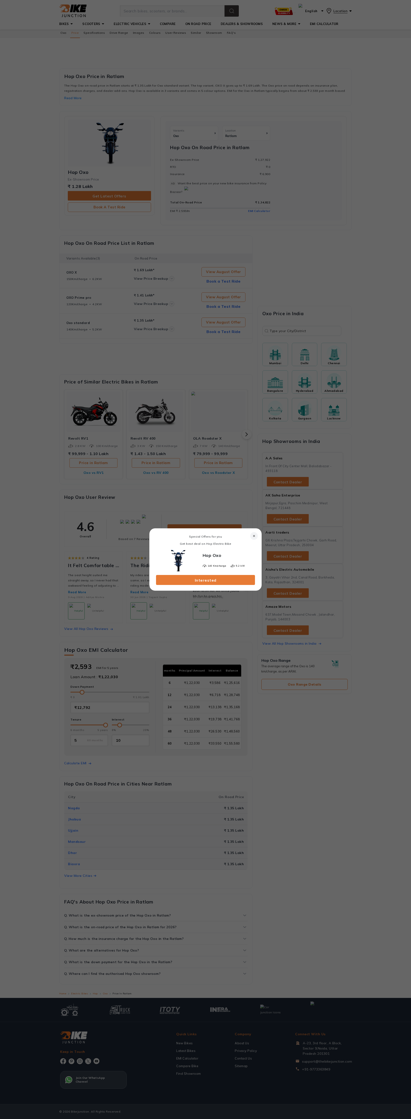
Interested (205, 580)
